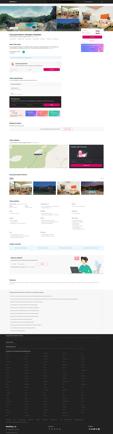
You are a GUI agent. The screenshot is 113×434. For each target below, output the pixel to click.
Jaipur (82, 387)
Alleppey (45, 375)
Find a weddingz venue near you (54, 1)
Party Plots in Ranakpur (67, 348)
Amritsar (45, 401)
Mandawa (27, 356)
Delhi (63, 384)
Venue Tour (92, 40)
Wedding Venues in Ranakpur (66, 248)
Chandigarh (8, 392)
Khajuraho (45, 381)
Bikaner (26, 375)
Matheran (27, 364)
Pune (63, 387)
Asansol (7, 373)
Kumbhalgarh (84, 370)
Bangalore (27, 387)
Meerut (45, 404)
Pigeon (57, 167)
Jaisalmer (64, 353)
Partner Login (8, 419)
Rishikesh (64, 378)
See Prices (92, 37)
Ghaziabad (64, 390)
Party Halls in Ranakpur (43, 248)
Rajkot (26, 409)
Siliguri (45, 412)
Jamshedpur (65, 364)
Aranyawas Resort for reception (57, 337)
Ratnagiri (7, 367)
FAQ (14, 419)
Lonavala (64, 375)
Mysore (45, 373)
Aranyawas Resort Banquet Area (70, 337)
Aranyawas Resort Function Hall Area (85, 337)
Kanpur (45, 395)
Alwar (7, 359)
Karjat (45, 367)
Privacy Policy (30, 419)
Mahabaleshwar (65, 381)
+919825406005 (12, 53)
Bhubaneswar (8, 401)
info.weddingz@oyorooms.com (13, 429)
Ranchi (82, 404)
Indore (26, 390)
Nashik (82, 401)
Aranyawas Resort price (39, 339)
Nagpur (26, 392)
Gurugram (45, 398)
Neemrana (83, 375)
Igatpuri (7, 378)
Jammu (82, 356)
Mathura (7, 356)
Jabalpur (83, 409)
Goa (82, 390)
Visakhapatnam (65, 401)
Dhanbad (45, 361)
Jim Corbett (46, 353)
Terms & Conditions (21, 419)
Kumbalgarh (8, 361)
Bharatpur (27, 373)
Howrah (45, 407)
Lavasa (63, 361)
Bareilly (26, 361)
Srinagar (83, 364)
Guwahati (8, 404)
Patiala (82, 367)
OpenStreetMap (62, 167)
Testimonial (49, 4)
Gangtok (64, 367)
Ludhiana (8, 398)
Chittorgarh (27, 353)
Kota (82, 353)
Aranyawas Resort (9, 337)
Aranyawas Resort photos (29, 339)
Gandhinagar (64, 412)
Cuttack (82, 412)
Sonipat (82, 381)
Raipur (7, 409)
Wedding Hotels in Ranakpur (11, 343)
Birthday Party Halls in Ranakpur (90, 248)
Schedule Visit (86, 165)
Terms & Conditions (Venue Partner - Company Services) (16, 422)
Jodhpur (64, 404)
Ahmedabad (46, 390)
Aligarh (26, 359)
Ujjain (7, 415)
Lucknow (8, 390)
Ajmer (7, 364)
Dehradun (64, 407)
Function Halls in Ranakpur (78, 348)
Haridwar (83, 378)
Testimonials (45, 419)
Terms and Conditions (31, 266)
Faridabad (64, 398)
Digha (63, 356)
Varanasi (26, 401)
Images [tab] (11, 178)
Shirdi (26, 381)
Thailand (7, 370)
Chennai (45, 387)
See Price (52, 69)
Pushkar (45, 370)
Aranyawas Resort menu (50, 339)
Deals (43, 4)
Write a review (68, 129)
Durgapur (45, 359)
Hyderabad (83, 384)
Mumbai (45, 384)
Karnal (26, 407)
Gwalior (63, 409)
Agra (26, 395)
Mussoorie (27, 378)
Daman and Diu (65, 415)
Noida (82, 395)
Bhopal (82, 398)
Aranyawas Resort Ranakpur (19, 337)
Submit (51, 104)
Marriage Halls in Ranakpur (23, 348)
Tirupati (82, 359)
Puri (63, 392)
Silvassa (7, 384)
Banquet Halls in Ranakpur (21, 248)
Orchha (82, 361)
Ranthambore (8, 381)
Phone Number (21, 264)
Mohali (7, 375)
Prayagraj (83, 407)
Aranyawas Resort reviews (18, 339)
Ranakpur (26, 370)
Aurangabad (27, 415)
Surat (63, 395)
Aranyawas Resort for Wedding (44, 337)
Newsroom (38, 419)
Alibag (26, 367)
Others (82, 373)
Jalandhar (45, 409)
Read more (51, 48)
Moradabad (27, 384)
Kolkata (7, 387)
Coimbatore (8, 412)
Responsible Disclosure (79, 419)
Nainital (45, 364)
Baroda (26, 398)
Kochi (7, 407)
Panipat (45, 415)
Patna (45, 392)
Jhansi (45, 378)
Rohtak (7, 353)
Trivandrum (64, 373)
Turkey (63, 370)
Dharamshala (65, 359)
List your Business (53, 419)
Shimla (26, 412)
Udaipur (7, 395)
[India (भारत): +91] (14, 264)
